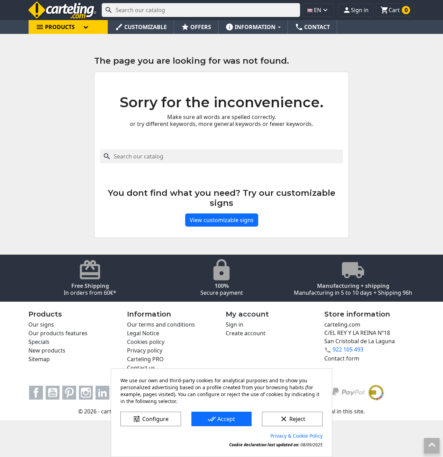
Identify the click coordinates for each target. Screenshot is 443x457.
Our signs (41, 324)
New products (46, 350)
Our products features (58, 333)
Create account (245, 333)
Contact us (141, 368)
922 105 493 (348, 349)
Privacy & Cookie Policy (296, 435)
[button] (355, 10)
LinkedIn (102, 393)
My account (247, 314)
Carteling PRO (145, 359)
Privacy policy (144, 350)
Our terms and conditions (161, 324)
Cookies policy (145, 342)
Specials (38, 342)
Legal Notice (143, 333)
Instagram (86, 393)
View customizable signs (222, 220)
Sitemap (39, 359)
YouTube (53, 393)
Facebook (36, 393)
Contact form (341, 358)
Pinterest (69, 393)
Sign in (234, 324)
